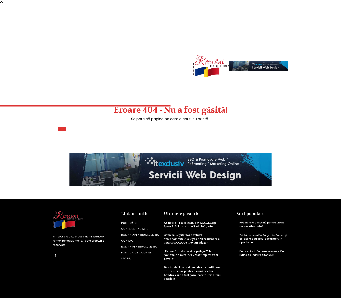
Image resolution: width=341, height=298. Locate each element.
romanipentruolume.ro (67, 241)
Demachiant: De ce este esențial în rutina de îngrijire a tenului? (261, 253)
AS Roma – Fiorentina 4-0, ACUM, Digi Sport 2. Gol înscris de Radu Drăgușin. (190, 224)
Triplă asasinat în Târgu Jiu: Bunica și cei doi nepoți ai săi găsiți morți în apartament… (263, 238)
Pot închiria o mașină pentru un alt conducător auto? (261, 224)
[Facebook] (55, 255)
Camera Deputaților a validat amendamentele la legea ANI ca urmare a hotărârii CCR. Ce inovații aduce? (192, 238)
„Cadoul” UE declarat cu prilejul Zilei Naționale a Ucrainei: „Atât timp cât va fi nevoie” (191, 255)
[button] (282, 45)
